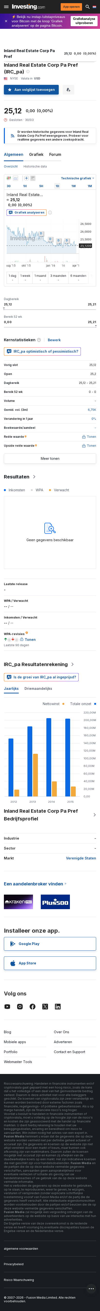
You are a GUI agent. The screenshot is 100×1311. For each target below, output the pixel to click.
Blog (7, 1032)
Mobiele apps (15, 1042)
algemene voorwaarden (21, 1248)
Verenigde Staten (81, 858)
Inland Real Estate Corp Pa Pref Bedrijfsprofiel (41, 815)
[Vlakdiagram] (15, 178)
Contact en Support (69, 1052)
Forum (55, 154)
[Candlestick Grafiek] (8, 178)
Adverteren (63, 1042)
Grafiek (36, 154)
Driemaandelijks (38, 688)
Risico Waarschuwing (19, 1280)
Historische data (35, 166)
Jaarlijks (11, 688)
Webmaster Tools (18, 1062)
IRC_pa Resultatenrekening (36, 664)
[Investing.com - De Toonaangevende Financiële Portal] (28, 7)
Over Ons (61, 1032)
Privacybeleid (14, 1264)
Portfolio (10, 1052)
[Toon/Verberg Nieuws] (32, 178)
